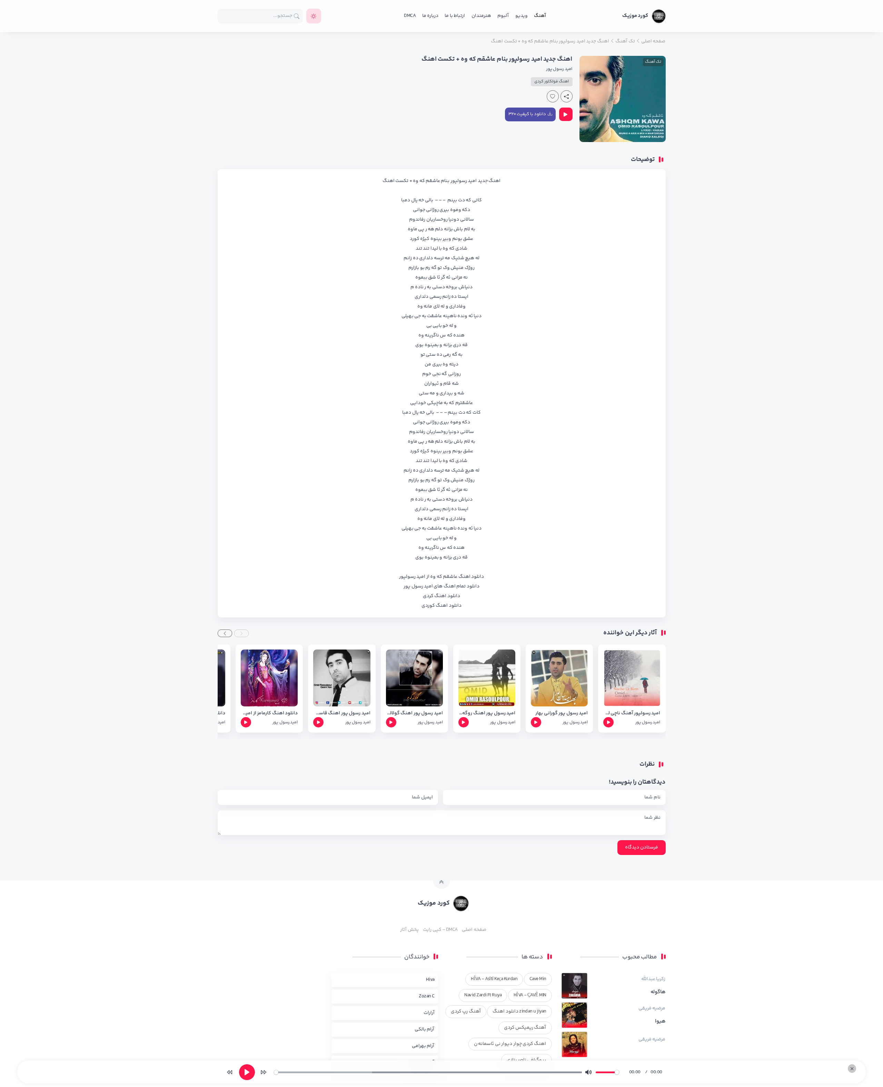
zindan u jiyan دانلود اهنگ (519, 1011)
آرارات (429, 1013)
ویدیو (521, 16)
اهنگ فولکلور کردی (551, 81)
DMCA (410, 16)
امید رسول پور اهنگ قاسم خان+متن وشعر (341, 713)
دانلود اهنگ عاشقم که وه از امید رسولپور (441, 577)
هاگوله (658, 992)
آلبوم (503, 16)
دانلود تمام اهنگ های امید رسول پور (441, 586)
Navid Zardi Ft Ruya (483, 995)
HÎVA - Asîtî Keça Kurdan (494, 979)
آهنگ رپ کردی (466, 1011)
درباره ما (430, 16)
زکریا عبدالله (653, 979)
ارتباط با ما (455, 16)
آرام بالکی (424, 1029)
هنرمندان (481, 16)
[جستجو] (296, 16)
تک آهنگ (653, 62)
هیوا (660, 1021)
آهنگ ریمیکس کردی (525, 1027)
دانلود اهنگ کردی (441, 596)
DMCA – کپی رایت (440, 930)
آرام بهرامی (423, 1046)
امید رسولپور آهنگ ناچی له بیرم (631, 713)
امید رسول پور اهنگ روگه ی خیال (486, 713)
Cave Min (537, 979)
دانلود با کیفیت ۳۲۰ (527, 114)
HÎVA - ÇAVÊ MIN (530, 995)
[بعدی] (263, 1072)
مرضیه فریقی (651, 1008)
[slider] (428, 1072)
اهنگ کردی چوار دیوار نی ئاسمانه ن (510, 1044)
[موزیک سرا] (313, 16)
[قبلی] (229, 1072)
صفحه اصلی (474, 930)
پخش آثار (409, 930)
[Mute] (588, 1072)
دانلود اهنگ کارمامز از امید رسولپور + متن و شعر (269, 713)
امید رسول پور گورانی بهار (561, 713)
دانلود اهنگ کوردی (441, 606)
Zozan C (426, 996)
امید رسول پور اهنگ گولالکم (414, 713)
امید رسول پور (559, 69)
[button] (241, 633)
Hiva (430, 980)
